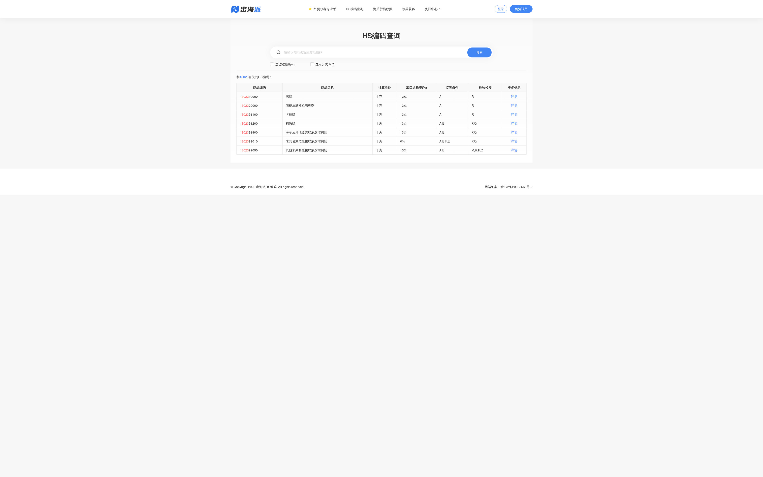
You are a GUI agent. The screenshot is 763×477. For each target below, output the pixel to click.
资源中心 (431, 9)
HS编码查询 (354, 9)
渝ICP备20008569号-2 (517, 186)
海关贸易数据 (382, 9)
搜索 (479, 52)
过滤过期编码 (284, 64)
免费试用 (521, 9)
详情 (514, 96)
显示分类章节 (325, 64)
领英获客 (408, 9)
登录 (501, 9)
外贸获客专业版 (325, 9)
